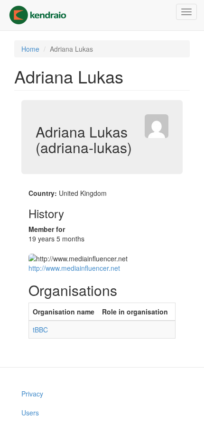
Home (30, 49)
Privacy (32, 393)
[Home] (37, 15)
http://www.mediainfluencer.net (74, 268)
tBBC (40, 329)
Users (30, 412)
